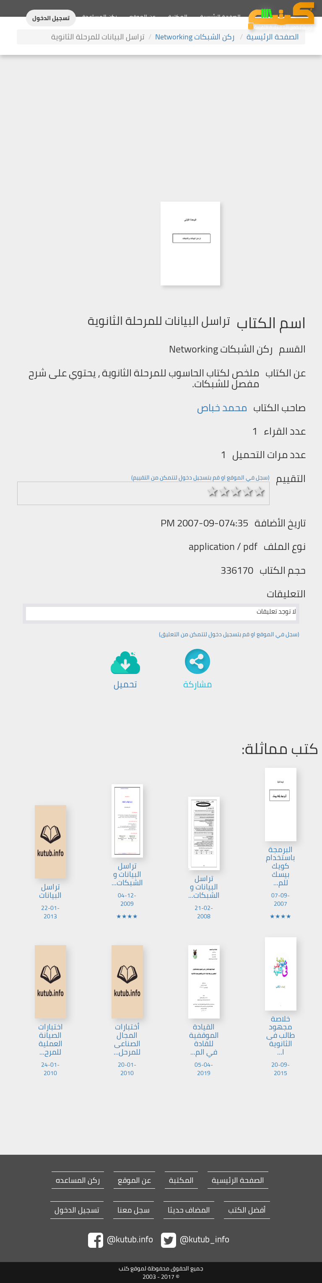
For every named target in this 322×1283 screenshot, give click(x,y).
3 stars (236, 491)
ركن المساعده (78, 1180)
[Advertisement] (161, 117)
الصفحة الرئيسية (220, 16)
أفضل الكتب (247, 1210)
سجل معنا (133, 1210)
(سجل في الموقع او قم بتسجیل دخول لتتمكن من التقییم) (200, 477)
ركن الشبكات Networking (195, 37)
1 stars (212, 491)
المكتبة (177, 16)
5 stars (259, 491)
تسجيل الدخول (51, 18)
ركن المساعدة (99, 16)
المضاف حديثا (189, 1210)
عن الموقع (143, 16)
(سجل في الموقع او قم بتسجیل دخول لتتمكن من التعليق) (229, 634)
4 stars (248, 491)
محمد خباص (222, 407)
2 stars (224, 491)
